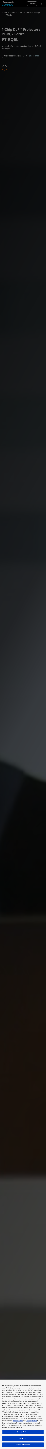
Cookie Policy (18, 1421)
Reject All (22, 1438)
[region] (23, 1414)
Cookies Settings (23, 1432)
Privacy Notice (31, 1421)
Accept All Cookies (23, 1445)
